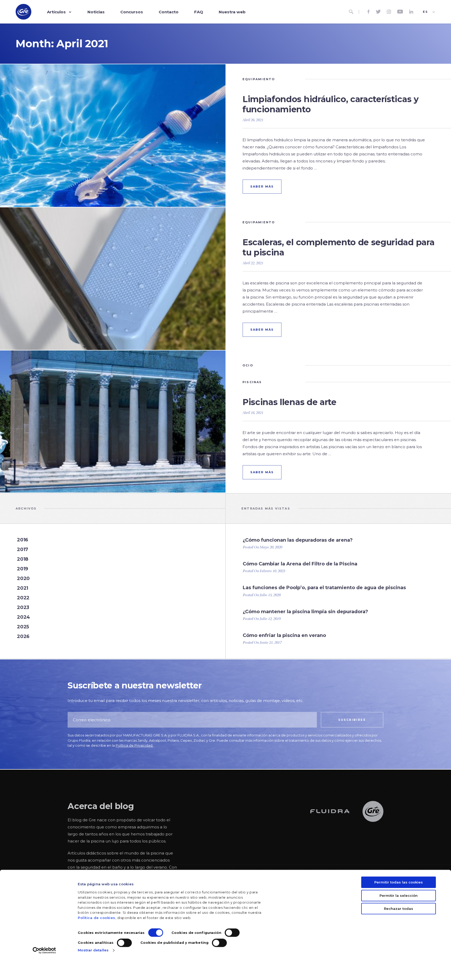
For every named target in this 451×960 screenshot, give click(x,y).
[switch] (232, 933)
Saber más (262, 186)
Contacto (169, 11)
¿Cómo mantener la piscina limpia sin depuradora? (305, 611)
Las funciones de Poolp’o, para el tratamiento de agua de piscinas (324, 587)
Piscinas (252, 382)
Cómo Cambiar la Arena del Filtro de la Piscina (300, 564)
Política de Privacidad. (134, 745)
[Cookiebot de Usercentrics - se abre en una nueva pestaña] (44, 950)
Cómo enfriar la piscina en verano (284, 635)
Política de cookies (96, 918)
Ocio (247, 365)
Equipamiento (258, 79)
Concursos (131, 11)
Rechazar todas (398, 908)
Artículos (56, 11)
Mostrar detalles (93, 950)
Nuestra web (232, 11)
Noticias (96, 11)
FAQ (198, 11)
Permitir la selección (398, 895)
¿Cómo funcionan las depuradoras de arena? (298, 540)
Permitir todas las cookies (398, 882)
